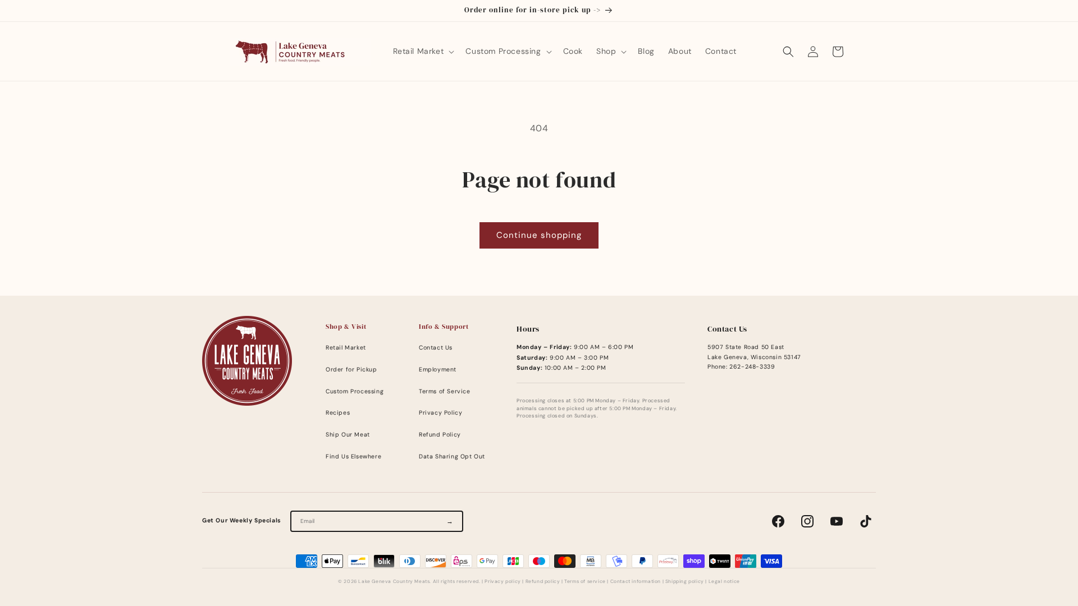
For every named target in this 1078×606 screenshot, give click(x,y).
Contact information (635, 582)
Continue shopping (539, 235)
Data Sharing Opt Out (452, 456)
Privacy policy (502, 582)
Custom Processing (354, 391)
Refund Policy (440, 434)
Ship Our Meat (348, 434)
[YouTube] (836, 521)
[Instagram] (807, 521)
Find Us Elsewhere (353, 456)
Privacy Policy (440, 412)
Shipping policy (684, 582)
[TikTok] (866, 521)
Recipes (338, 412)
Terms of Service (445, 391)
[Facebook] (778, 521)
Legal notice (724, 582)
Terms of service (585, 582)
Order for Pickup (351, 369)
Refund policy (543, 582)
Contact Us (436, 347)
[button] (422, 51)
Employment (437, 369)
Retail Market (346, 347)
